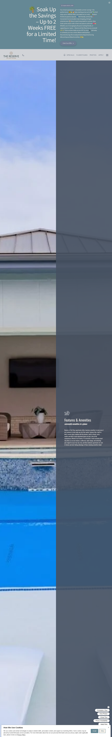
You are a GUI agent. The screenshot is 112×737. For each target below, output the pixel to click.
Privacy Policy (21, 735)
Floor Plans (82, 55)
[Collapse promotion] (109, 2)
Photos (93, 55)
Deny (102, 731)
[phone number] (23, 55)
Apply (101, 55)
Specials (70, 55)
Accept (94, 731)
